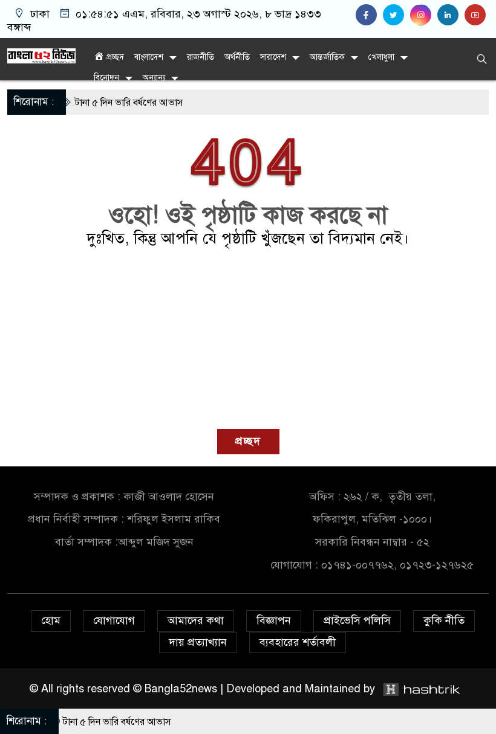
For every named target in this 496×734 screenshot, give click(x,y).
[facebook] (369, 15)
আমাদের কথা (196, 620)
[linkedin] (451, 15)
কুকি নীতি (444, 620)
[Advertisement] (248, 338)
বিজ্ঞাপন (273, 620)
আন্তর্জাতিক (327, 57)
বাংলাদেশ (148, 57)
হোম (50, 620)
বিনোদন (106, 77)
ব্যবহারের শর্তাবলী (297, 642)
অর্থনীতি (237, 57)
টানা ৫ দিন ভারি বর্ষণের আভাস (117, 103)
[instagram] (423, 15)
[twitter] (396, 15)
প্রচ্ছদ (248, 441)
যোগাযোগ (114, 620)
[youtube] (477, 15)
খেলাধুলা (381, 57)
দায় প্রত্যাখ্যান (198, 642)
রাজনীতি (200, 57)
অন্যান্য (154, 77)
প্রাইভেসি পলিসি (357, 620)
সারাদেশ (273, 57)
